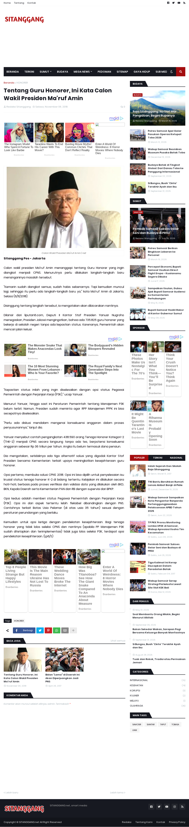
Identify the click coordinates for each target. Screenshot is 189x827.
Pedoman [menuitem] (104, 72)
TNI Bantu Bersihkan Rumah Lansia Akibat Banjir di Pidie (166, 483)
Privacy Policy (177, 822)
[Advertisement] (118, 36)
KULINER (157, 695)
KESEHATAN (157, 685)
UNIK (134, 730)
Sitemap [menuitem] (122, 72)
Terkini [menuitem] (29, 72)
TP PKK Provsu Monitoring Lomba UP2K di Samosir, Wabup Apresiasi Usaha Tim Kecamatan (166, 527)
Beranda (9, 82)
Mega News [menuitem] (82, 72)
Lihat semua (118, 640)
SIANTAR (150, 724)
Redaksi (126, 822)
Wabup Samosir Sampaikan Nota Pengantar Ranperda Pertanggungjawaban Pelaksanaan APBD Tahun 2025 (166, 504)
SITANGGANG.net (29, 822)
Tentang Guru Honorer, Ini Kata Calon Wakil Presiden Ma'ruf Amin (21, 678)
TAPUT (163, 724)
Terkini (157, 458)
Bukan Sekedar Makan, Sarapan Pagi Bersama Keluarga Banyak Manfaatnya (159, 631)
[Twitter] (40, 630)
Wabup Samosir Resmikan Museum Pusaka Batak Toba (166, 151)
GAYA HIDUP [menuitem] (142, 72)
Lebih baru (12, 792)
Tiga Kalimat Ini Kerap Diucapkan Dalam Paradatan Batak (162, 566)
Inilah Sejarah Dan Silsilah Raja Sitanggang (164, 467)
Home (7, 2)
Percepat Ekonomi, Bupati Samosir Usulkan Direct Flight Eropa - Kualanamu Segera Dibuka (164, 272)
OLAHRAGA (157, 705)
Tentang (19, 2)
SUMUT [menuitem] (44, 72)
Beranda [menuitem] (12, 72)
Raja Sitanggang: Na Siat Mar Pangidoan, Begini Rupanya (155, 114)
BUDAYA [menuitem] (62, 72)
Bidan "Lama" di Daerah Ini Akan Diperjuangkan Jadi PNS (62, 678)
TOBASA (175, 724)
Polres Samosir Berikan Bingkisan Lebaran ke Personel (163, 252)
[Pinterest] (48, 630)
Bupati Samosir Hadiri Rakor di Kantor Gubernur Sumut (166, 311)
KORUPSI (157, 690)
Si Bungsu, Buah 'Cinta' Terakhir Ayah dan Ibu (162, 185)
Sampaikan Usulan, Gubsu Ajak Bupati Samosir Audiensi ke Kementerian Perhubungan (166, 293)
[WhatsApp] (56, 630)
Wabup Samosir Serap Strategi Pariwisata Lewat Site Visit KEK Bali (164, 584)
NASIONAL (176, 458)
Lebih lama (116, 792)
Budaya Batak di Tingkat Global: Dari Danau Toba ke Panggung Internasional (165, 168)
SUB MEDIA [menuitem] (163, 72)
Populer (139, 458)
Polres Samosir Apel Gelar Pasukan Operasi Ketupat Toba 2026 (164, 134)
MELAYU (157, 700)
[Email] (65, 630)
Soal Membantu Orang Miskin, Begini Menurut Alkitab (156, 616)
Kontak (32, 2)
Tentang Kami (143, 822)
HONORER (22, 82)
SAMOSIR (136, 724)
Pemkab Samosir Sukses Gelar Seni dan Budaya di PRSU (156, 231)
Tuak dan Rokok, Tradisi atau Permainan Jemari (159, 661)
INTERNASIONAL (157, 680)
